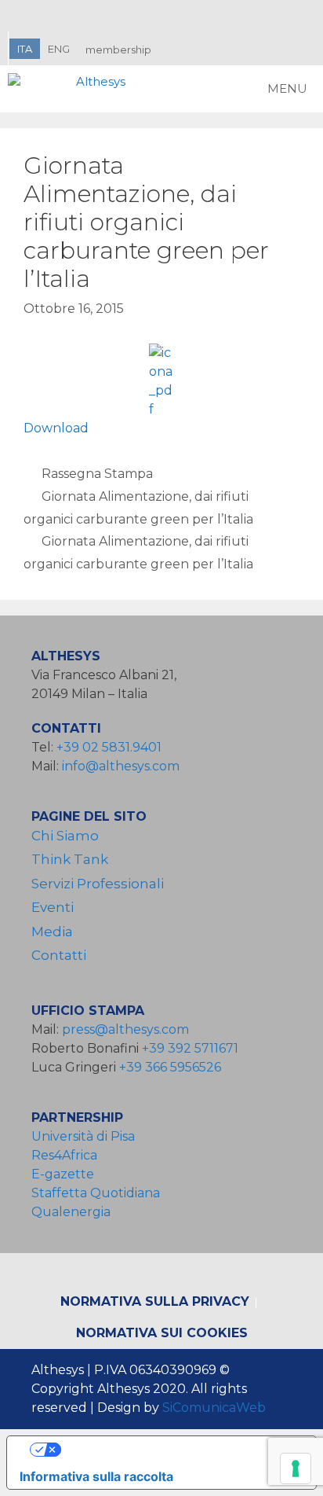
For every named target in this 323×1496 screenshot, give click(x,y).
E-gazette (62, 1174)
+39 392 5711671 (190, 1048)
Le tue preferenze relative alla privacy (177, 1449)
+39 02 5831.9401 (109, 747)
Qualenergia (71, 1211)
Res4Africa (67, 1155)
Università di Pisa (83, 1136)
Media (52, 931)
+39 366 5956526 (170, 1067)
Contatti (58, 955)
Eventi (52, 907)
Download (56, 428)
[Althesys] (70, 88)
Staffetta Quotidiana (95, 1192)
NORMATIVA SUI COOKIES (162, 1332)
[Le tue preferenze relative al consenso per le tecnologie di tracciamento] (295, 1468)
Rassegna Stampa (97, 473)
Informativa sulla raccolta (96, 1476)
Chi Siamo (65, 836)
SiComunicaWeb (214, 1407)
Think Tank (69, 859)
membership (118, 49)
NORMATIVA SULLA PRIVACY (154, 1301)
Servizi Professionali (97, 883)
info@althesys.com (121, 766)
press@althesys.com (125, 1029)
